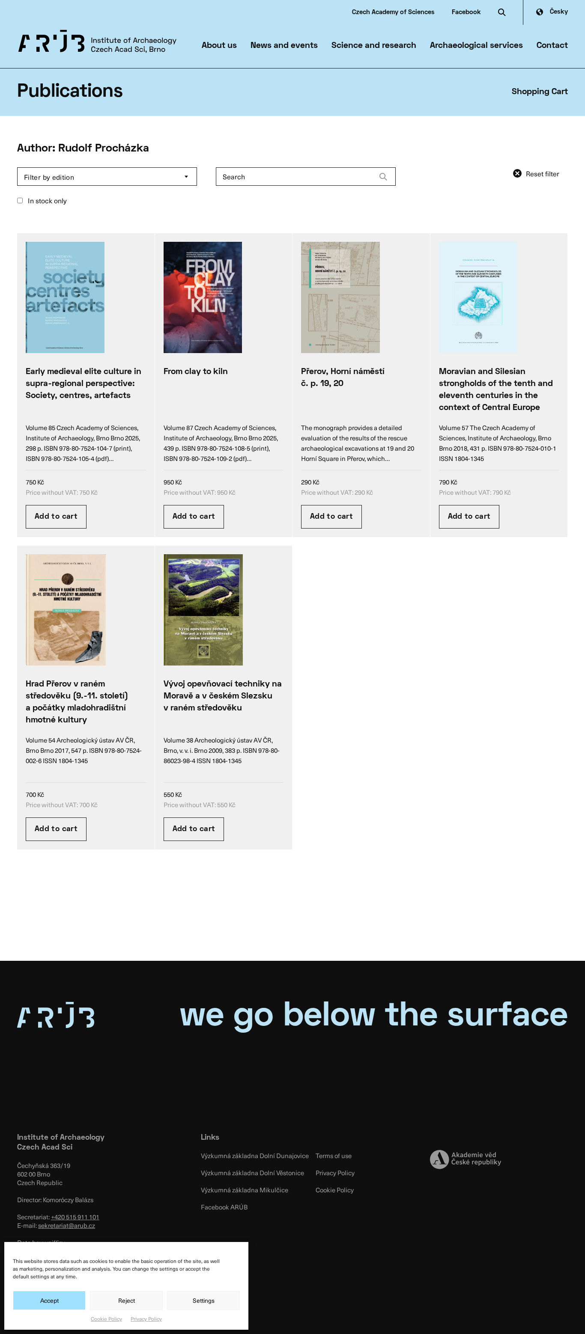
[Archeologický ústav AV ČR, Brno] (97, 41)
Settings (204, 1300)
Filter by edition (49, 177)
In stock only (46, 200)
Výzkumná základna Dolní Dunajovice (255, 1155)
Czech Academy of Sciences (393, 12)
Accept (49, 1300)
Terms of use (334, 1155)
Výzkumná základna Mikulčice (244, 1189)
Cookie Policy (106, 1318)
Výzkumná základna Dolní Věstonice (252, 1172)
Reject (126, 1300)
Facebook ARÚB (224, 1207)
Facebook (466, 12)
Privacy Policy (146, 1318)
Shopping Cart (540, 92)
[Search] (383, 177)
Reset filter (542, 173)
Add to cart (56, 516)
